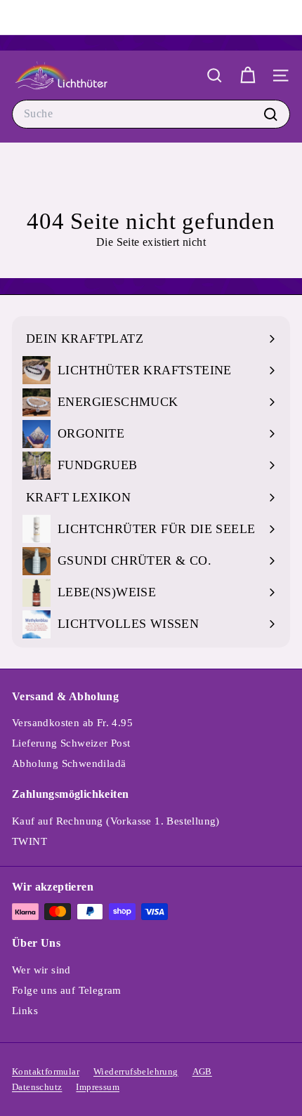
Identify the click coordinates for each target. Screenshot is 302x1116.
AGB (202, 1071)
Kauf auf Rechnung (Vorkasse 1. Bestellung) (116, 821)
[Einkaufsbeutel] (247, 75)
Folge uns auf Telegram (67, 990)
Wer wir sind (41, 970)
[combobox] (151, 114)
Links (25, 1010)
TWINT (29, 841)
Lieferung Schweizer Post (71, 743)
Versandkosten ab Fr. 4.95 (72, 722)
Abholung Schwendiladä (69, 763)
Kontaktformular (45, 1071)
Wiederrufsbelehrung (135, 1071)
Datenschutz (37, 1087)
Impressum (97, 1087)
